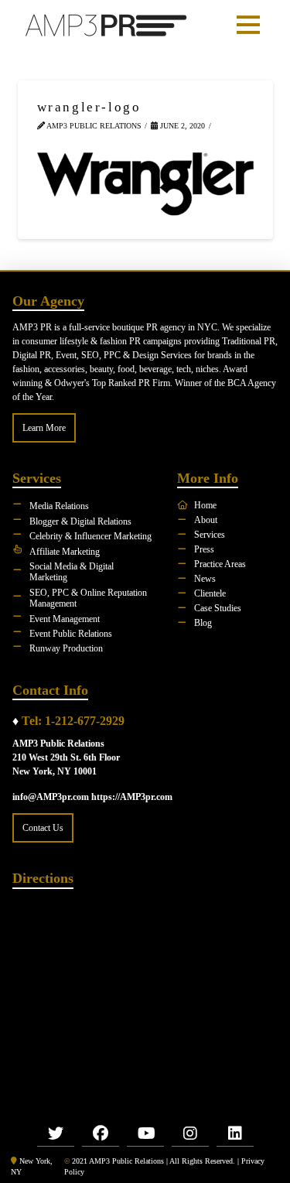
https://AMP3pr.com (131, 797)
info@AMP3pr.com (50, 797)
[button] (248, 25)
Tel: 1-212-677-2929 (73, 720)
